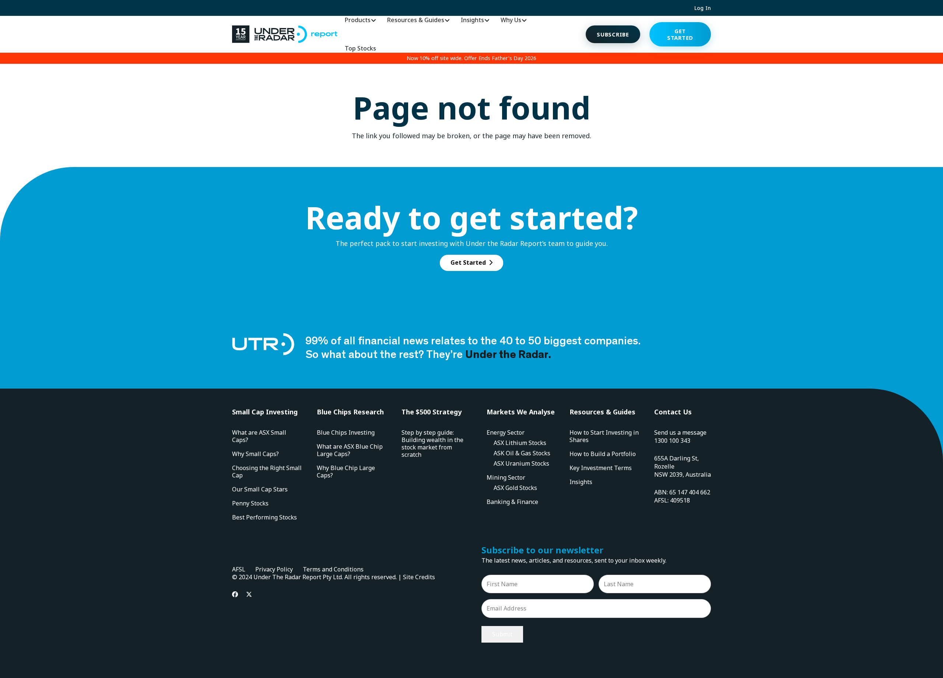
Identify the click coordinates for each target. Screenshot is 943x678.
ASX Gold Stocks (515, 488)
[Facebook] (235, 594)
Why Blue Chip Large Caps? (346, 471)
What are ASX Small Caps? (259, 436)
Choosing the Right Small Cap (267, 471)
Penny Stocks (250, 503)
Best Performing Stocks (264, 517)
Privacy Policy (274, 569)
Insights (580, 482)
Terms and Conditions (333, 569)
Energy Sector (506, 432)
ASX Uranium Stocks (521, 463)
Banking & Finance (512, 502)
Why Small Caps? (255, 454)
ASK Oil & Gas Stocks (522, 453)
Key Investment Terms (600, 468)
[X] (249, 594)
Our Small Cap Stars (260, 489)
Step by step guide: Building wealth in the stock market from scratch (432, 443)
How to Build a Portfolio (602, 454)
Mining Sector (506, 477)
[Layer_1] (284, 34)
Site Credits (419, 577)
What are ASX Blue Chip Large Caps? (350, 450)
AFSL (238, 569)
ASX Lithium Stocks (520, 443)
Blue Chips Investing (346, 432)
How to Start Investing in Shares (604, 436)
